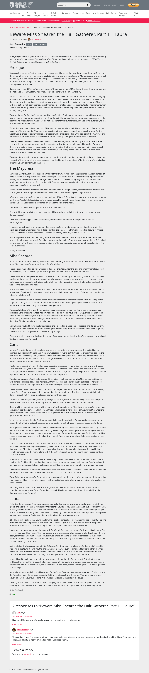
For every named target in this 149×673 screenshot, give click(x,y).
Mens (82, 13)
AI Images (37, 14)
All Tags (29, 14)
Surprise (114, 13)
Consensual (66, 13)
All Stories (21, 14)
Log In (114, 5)
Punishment (91, 13)
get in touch (65, 21)
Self (107, 13)
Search (88, 5)
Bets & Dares (53, 14)
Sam (19, 612)
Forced (75, 13)
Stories (29, 27)
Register (122, 5)
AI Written (46, 14)
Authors (13, 13)
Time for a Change (123, 14)
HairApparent (36, 39)
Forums (106, 5)
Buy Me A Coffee (93, 21)
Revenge (100, 13)
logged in (28, 654)
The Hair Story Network (17, 27)
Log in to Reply (17, 624)
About (97, 5)
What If (136, 14)
